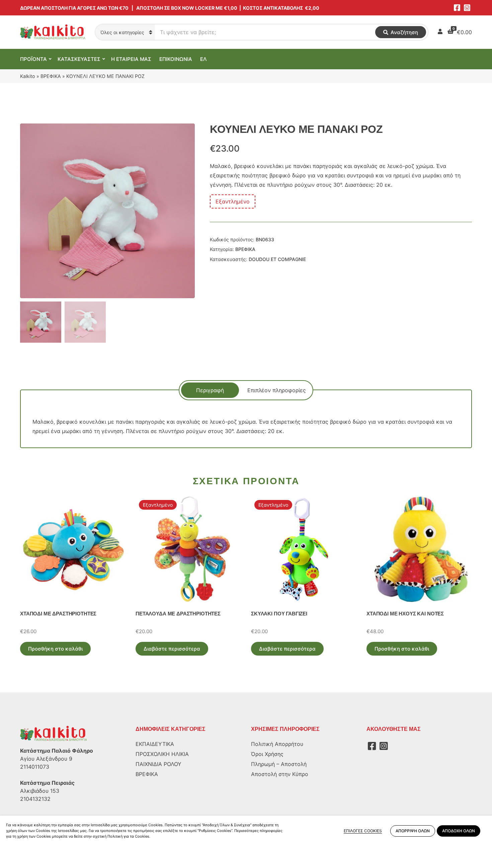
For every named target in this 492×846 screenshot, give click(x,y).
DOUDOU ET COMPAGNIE (277, 259)
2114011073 (34, 766)
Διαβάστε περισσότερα (172, 649)
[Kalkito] (53, 733)
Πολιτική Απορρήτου (277, 744)
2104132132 (35, 798)
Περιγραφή (210, 390)
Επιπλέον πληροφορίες (276, 390)
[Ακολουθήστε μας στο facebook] (457, 7)
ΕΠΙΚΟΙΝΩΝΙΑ (175, 59)
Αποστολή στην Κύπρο (279, 774)
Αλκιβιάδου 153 (39, 790)
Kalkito (27, 76)
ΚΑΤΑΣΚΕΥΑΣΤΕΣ (79, 59)
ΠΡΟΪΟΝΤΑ (33, 59)
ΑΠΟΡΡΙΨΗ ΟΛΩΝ (413, 830)
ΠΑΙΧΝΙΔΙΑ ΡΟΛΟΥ (158, 764)
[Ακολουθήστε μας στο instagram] (467, 7)
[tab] (210, 390)
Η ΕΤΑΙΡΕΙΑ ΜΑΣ (131, 59)
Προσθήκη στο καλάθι (55, 649)
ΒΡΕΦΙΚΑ (50, 76)
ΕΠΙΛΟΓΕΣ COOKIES (363, 830)
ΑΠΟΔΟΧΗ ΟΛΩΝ (458, 830)
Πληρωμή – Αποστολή (279, 764)
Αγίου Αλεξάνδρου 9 (46, 758)
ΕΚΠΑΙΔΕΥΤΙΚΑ (155, 744)
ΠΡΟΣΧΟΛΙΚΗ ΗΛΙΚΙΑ (162, 754)
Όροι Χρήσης (267, 754)
